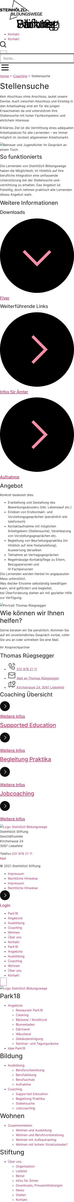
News (20, 1190)
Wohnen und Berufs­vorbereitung (40, 1135)
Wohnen (14, 932)
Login (5, 905)
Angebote (15, 918)
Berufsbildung (26, 1075)
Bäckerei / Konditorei (31, 1020)
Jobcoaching (25, 1108)
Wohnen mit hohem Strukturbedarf (41, 1144)
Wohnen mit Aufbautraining (36, 1140)
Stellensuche (25, 1103)
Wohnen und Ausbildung (34, 1130)
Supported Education (32, 1094)
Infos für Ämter (14, 391)
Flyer (4, 298)
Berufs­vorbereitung (30, 1070)
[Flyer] (37, 292)
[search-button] (3, 46)
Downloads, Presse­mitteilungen (39, 1185)
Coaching (20, 76)
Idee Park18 (16, 1048)
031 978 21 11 (22, 854)
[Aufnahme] (37, 471)
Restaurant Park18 (29, 1010)
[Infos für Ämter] (37, 386)
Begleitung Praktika (30, 1099)
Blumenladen (25, 1024)
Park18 (13, 913)
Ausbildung (16, 923)
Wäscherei (23, 1034)
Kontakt (13, 34)
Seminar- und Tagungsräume (37, 1043)
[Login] (5, 899)
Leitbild (21, 1171)
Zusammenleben (20, 1125)
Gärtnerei (23, 1029)
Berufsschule (25, 1080)
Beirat (20, 1176)
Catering (22, 1015)
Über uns (14, 937)
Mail (3, 858)
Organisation (25, 1166)
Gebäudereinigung (29, 1039)
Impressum (16, 874)
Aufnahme (9, 477)
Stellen (21, 1195)
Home (4, 76)
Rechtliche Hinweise (23, 878)
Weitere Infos (12, 716)
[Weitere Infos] (5, 710)
